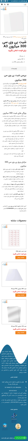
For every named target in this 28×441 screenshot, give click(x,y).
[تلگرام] (5, 1)
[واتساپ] (3, 1)
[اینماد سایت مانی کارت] (14, 418)
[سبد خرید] (1, 4)
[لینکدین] (1, 1)
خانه (25, 37)
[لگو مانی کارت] (25, 4)
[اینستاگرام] (7, 1)
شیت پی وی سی (22, 83)
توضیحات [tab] (14, 68)
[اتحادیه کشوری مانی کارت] (4, 426)
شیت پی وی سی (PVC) (18, 37)
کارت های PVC (14, 103)
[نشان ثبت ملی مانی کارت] (18, 427)
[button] (8, 4)
